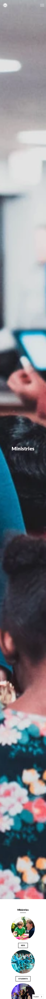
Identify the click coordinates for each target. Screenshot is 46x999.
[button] (42, 5)
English (36, 997)
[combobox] (38, 996)
